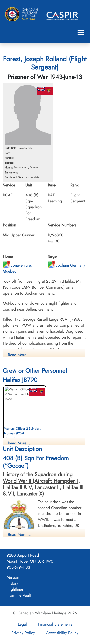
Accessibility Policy (62, 633)
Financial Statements (55, 624)
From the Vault (19, 595)
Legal (22, 624)
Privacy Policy (23, 633)
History (12, 583)
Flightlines (15, 589)
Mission (13, 577)
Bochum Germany (70, 265)
